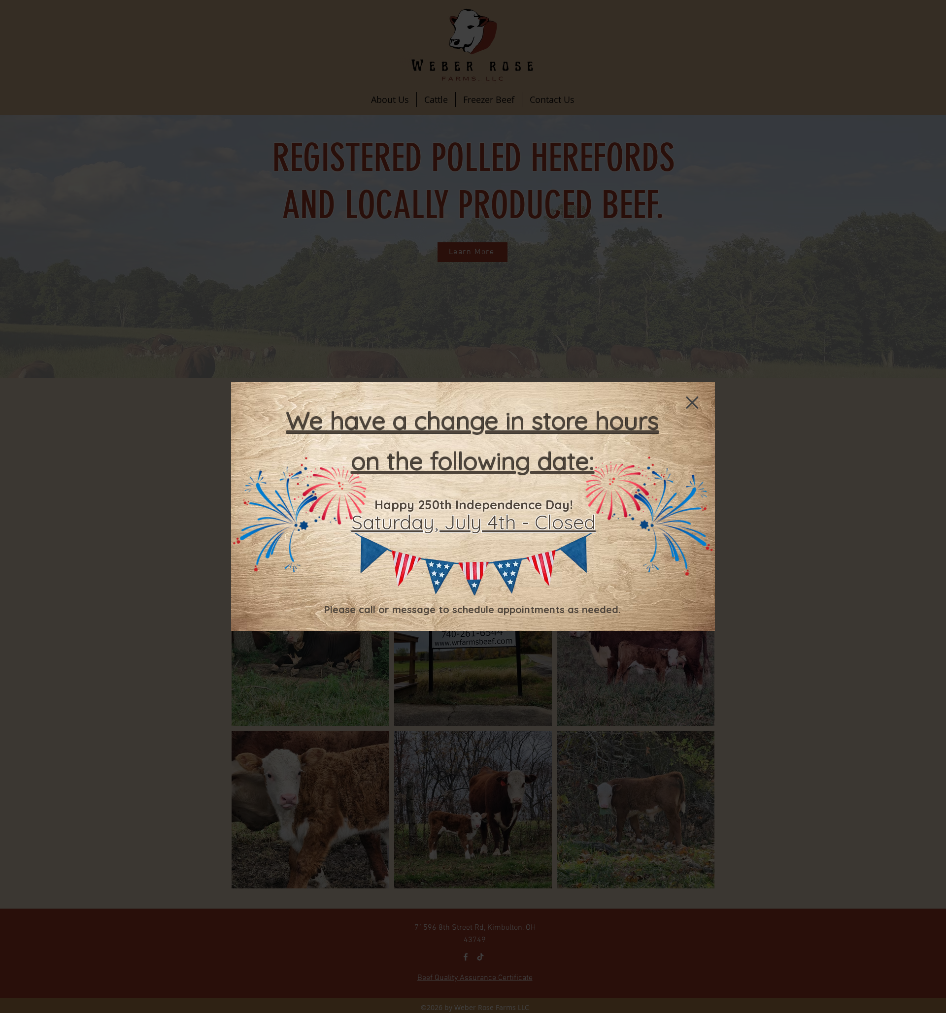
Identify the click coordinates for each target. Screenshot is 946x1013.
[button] (692, 402)
